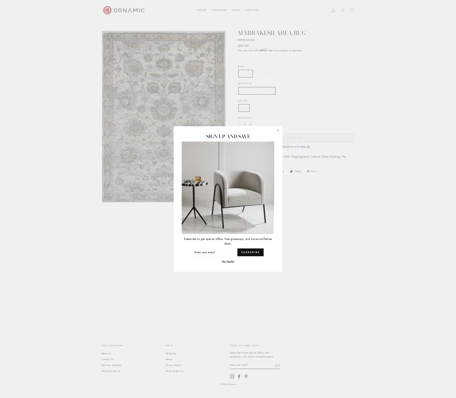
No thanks (228, 261)
